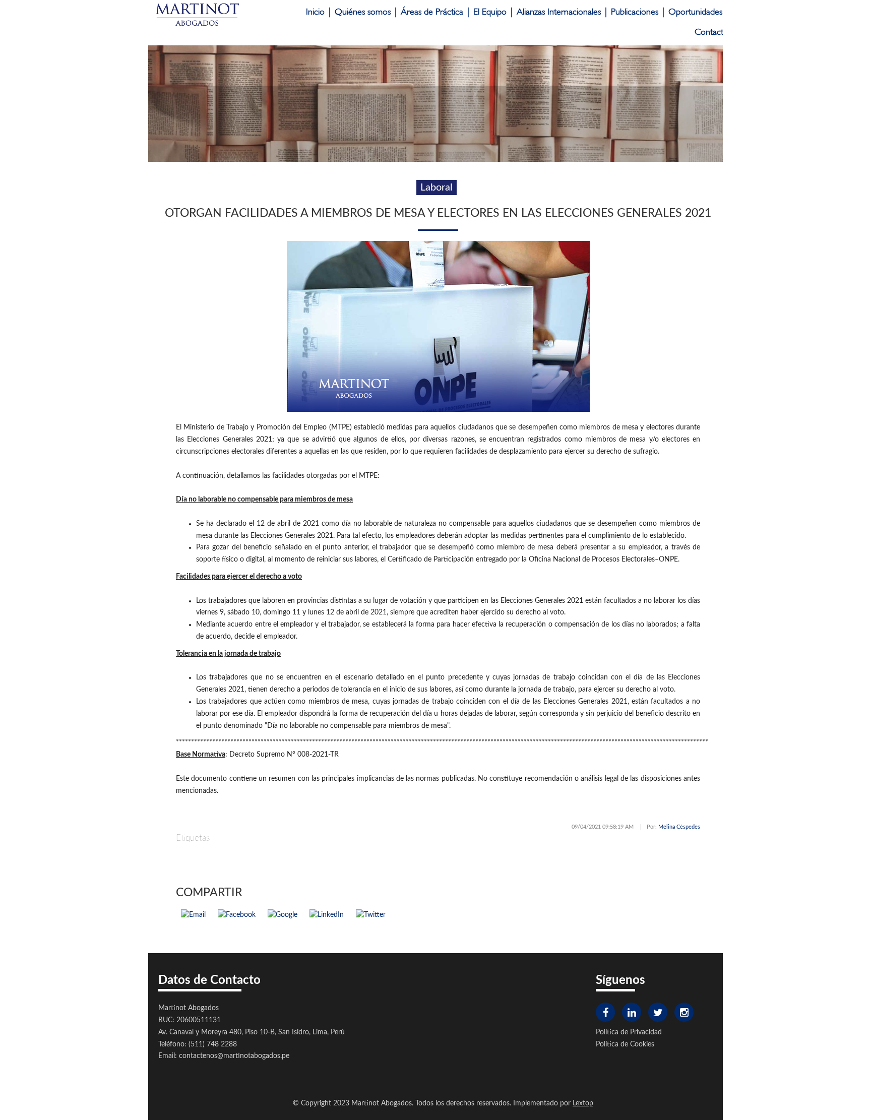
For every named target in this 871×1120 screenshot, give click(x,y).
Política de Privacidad (629, 1032)
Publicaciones (634, 12)
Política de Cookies (625, 1044)
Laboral (436, 187)
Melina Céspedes (679, 827)
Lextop (583, 1103)
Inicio (315, 12)
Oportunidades (695, 12)
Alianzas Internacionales (559, 12)
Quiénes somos (363, 12)
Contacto (711, 32)
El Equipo (490, 12)
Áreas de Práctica (432, 12)
